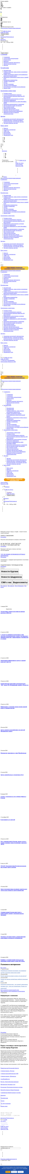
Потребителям (5, 68)
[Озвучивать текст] (1, 23)
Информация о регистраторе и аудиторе (14, 98)
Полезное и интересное (9, 129)
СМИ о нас (6, 131)
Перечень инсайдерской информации (13, 111)
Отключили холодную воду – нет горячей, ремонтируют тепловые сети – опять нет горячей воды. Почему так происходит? (14, 986)
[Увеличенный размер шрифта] (2, 6)
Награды (6, 65)
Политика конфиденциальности (9, 1159)
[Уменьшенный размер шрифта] (1, 2)
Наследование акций (9, 107)
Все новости (4, 586)
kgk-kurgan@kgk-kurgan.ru (7, 36)
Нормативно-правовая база (10, 80)
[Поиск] (2, 145)
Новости (6, 128)
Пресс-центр (4, 125)
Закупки (3, 116)
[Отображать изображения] (1, 18)
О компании (4, 54)
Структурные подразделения (11, 58)
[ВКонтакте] (4, 137)
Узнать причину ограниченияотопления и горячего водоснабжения (14, 268)
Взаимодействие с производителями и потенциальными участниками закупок (14, 121)
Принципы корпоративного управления (14, 104)
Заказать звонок (4, 34)
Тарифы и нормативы (9, 81)
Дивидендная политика (10, 108)
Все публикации (19, 586)
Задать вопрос (4, 53)
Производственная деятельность (12, 62)
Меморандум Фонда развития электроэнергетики (11, 113)
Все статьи (3, 967)
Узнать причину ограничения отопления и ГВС (14, 479)
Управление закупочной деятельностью (14, 119)
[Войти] (1, 146)
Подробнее (3, 537)
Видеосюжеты (7, 133)
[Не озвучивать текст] (1, 25)
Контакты (3, 39)
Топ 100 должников (6, 1103)
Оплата (5, 82)
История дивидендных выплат (11, 109)
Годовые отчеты (8, 93)
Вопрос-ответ (7, 88)
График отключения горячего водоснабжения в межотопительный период (16, 75)
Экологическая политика (10, 64)
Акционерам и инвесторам (8, 91)
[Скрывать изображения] (1, 20)
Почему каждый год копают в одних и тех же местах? (14, 976)
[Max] (4, 141)
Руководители (7, 59)
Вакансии (6, 61)
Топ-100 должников (9, 84)
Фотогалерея (7, 132)
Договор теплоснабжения (10, 85)
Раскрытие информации (10, 100)
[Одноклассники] (5, 156)
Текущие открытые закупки (11, 123)
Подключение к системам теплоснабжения (14, 86)
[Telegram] (4, 139)
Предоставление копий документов (13, 105)
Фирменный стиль (8, 135)
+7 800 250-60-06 (5, 1142)
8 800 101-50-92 (7, 31)
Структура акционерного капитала (12, 94)
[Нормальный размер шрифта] (2, 4)
